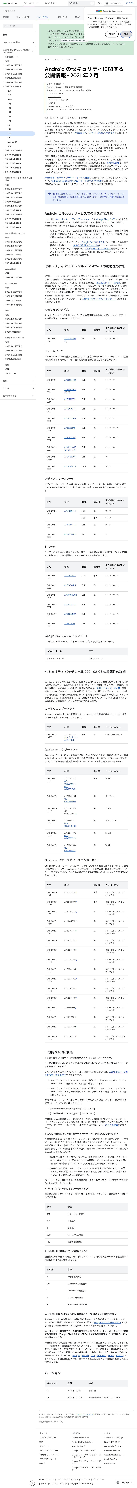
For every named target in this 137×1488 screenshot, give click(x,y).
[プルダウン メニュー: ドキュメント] (38, 3)
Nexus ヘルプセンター (113, 1446)
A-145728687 (70, 447)
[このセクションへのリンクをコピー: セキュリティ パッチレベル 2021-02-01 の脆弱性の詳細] (47, 270)
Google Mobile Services (114, 1455)
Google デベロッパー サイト (107, 1322)
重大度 (117, 283)
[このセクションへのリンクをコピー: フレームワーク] (66, 351)
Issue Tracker (109, 1463)
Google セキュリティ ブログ (84, 1450)
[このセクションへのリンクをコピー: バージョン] (63, 1373)
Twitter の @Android (80, 1438)
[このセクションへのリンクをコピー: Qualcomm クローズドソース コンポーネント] (102, 860)
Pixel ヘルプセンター (113, 1442)
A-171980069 (70, 339)
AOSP (47, 59)
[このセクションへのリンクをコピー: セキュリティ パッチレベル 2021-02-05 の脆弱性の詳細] (47, 676)
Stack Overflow (110, 1459)
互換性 (78, 17)
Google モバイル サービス (98, 248)
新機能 (6, 17)
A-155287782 (70, 380)
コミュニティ (62, 1479)
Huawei (85, 1355)
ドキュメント (29, 3)
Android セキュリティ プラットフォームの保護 (67, 177)
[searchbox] (18, 26)
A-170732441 (70, 418)
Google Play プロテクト (107, 219)
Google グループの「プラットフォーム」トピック (86, 1456)
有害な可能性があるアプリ (86, 245)
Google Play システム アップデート (99, 299)
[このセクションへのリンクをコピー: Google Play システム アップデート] (90, 636)
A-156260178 (70, 466)
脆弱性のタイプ (103, 283)
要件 (41, 1442)
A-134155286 (69, 457)
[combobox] (81, 3)
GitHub (42, 1463)
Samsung (120, 1355)
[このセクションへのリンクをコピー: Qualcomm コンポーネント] (80, 749)
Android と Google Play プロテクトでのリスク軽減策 (76, 181)
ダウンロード (44, 1446)
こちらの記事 (111, 1125)
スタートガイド (23, 17)
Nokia (111, 1355)
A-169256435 (70, 525)
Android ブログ (78, 1446)
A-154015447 (70, 389)
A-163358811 (69, 428)
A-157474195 (69, 437)
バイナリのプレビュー (48, 1450)
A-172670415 (70, 585)
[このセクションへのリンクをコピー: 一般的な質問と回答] (76, 1052)
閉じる (112, 34)
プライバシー (98, 1479)
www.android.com (112, 1450)
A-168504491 (70, 614)
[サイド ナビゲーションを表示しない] (32, 1483)
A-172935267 (69, 409)
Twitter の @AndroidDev (82, 1442)
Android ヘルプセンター (114, 1438)
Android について (46, 1479)
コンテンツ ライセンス (85, 1414)
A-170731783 (69, 604)
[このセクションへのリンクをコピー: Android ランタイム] (71, 310)
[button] (16, 42)
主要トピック (62, 17)
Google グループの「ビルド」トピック (86, 1462)
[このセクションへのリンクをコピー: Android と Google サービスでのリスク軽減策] (115, 213)
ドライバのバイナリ (47, 1459)
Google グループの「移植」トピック (86, 1468)
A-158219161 (69, 623)
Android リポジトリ (47, 1438)
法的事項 (74, 1479)
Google (76, 1355)
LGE (93, 1355)
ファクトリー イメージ (48, 1455)
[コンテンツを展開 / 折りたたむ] (62, 84)
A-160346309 (70, 534)
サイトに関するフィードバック (54, 1484)
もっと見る (49, 3)
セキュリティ (43, 17)
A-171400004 (70, 595)
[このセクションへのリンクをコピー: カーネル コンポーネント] (77, 709)
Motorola (101, 1355)
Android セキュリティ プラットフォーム (74, 219)
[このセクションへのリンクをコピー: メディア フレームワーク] (77, 479)
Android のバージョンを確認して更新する (95, 133)
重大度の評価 (112, 163)
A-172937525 (70, 576)
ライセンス (85, 1479)
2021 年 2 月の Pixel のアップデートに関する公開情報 (92, 197)
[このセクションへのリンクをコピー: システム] (58, 547)
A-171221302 (69, 399)
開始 (126, 34)
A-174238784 (70, 511)
